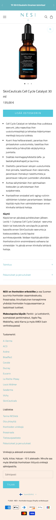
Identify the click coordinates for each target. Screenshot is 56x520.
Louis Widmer (10, 384)
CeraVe (6, 362)
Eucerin (7, 373)
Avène (6, 351)
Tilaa (11, 484)
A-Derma (7, 341)
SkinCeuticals (10, 401)
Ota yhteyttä (9, 421)
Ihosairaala (8, 432)
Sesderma (8, 390)
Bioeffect (7, 357)
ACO (5, 346)
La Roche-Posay (11, 379)
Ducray (6, 368)
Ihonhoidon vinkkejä (13, 427)
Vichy (6, 395)
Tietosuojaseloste (12, 438)
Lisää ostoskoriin (28, 113)
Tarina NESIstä (10, 416)
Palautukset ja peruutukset (17, 443)
